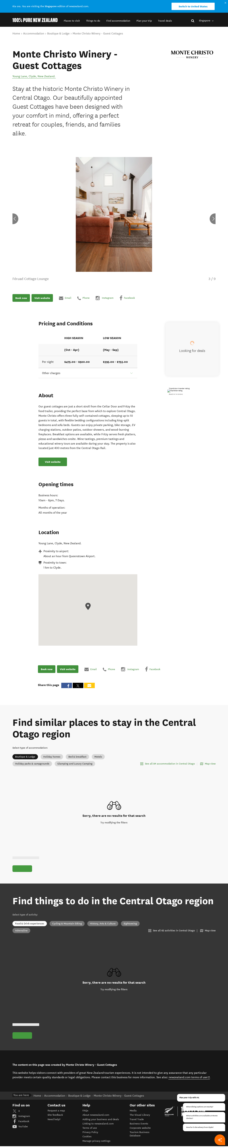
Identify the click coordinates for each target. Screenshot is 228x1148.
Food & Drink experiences (29, 923)
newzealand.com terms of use (189, 1077)
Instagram (24, 1116)
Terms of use (89, 1127)
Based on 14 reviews (176, 394)
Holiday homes (51, 756)
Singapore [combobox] (205, 20)
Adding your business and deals (100, 1119)
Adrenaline (21, 930)
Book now (21, 298)
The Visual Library (140, 1114)
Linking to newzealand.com (98, 1123)
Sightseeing (130, 923)
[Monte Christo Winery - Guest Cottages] (192, 54)
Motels (98, 756)
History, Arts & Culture (103, 923)
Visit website (42, 298)
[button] (72, 20)
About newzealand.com (95, 1114)
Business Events (139, 1123)
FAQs (85, 1110)
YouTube (23, 1126)
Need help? (54, 1119)
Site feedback (55, 1114)
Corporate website (140, 1127)
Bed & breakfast (77, 756)
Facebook (23, 1121)
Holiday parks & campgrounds (32, 763)
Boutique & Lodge (25, 756)
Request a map (56, 1110)
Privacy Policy (90, 1132)
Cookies (87, 1136)
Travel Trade (137, 1119)
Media (133, 1110)
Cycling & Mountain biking (67, 923)
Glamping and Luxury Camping (74, 763)
